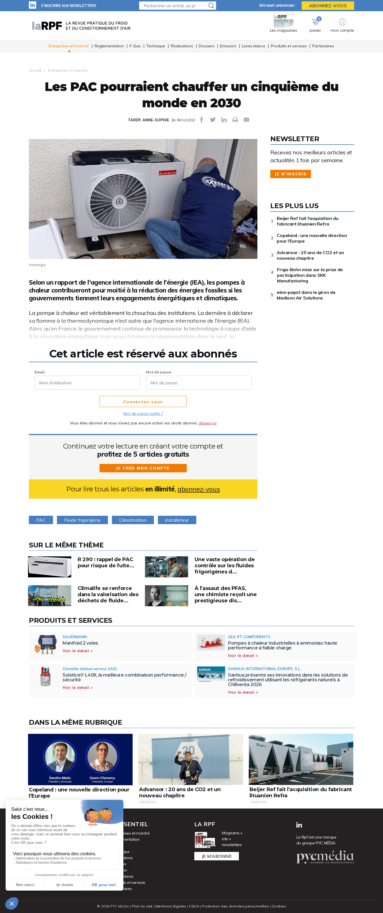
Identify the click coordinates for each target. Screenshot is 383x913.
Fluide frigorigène (82, 520)
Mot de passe (158, 372)
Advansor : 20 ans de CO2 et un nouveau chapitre (310, 255)
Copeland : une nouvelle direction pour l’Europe (312, 238)
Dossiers (206, 45)
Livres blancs (253, 45)
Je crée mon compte (143, 468)
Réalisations (182, 45)
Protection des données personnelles (235, 906)
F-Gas (135, 45)
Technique (155, 45)
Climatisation (133, 520)
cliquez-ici (207, 423)
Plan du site (142, 906)
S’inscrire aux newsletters (68, 5)
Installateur (177, 520)
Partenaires (323, 45)
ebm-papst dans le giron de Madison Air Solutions (306, 295)
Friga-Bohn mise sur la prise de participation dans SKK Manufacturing (310, 275)
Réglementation (109, 45)
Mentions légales (171, 906)
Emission (228, 45)
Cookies (279, 906)
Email (39, 372)
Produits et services (289, 45)
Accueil (35, 70)
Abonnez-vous (328, 5)
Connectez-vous (143, 401)
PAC (41, 520)
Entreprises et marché (69, 45)
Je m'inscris (290, 173)
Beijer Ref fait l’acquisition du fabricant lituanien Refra (307, 221)
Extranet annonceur (277, 5)
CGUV (194, 906)
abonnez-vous (198, 489)
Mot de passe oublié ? (143, 413)
